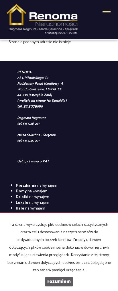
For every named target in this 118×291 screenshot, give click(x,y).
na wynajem (36, 185)
